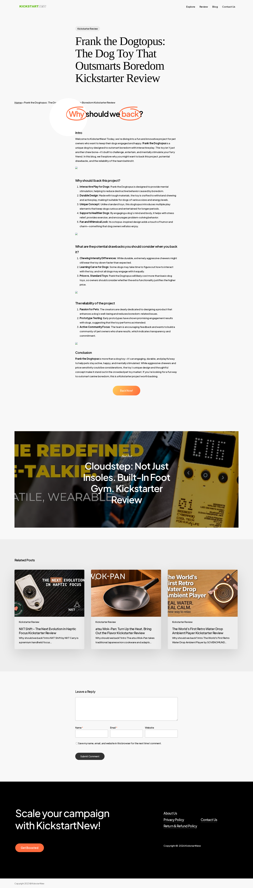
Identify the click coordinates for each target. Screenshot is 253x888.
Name (79, 727)
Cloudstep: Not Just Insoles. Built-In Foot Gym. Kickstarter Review (126, 479)
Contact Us (209, 820)
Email (113, 727)
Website (149, 727)
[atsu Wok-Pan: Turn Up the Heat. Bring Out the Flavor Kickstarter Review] (126, 609)
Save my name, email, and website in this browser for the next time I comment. (119, 743)
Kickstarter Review (87, 28)
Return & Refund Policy (180, 826)
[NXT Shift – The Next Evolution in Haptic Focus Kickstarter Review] (49, 609)
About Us (170, 813)
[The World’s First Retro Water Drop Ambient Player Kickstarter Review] (203, 609)
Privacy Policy (174, 820)
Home (18, 102)
